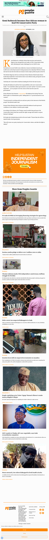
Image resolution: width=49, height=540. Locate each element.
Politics (5, 249)
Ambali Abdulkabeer (7, 402)
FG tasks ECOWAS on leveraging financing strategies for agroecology (24, 215)
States (4, 317)
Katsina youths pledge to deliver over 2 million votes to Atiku (21, 252)
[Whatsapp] (8, 177)
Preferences (24, 537)
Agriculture (7, 213)
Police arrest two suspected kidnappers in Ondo (17, 320)
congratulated (22, 93)
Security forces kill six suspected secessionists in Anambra (20, 358)
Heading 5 (6, 393)
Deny (24, 533)
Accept (24, 529)
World (4, 271)
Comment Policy (32, 509)
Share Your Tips (32, 515)
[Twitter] (6, 177)
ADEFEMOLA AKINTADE (20, 29)
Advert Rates (31, 517)
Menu (3, 17)
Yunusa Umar (5, 327)
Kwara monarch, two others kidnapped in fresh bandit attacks (22, 472)
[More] (11, 177)
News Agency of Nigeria (8, 222)
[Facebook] (4, 177)
